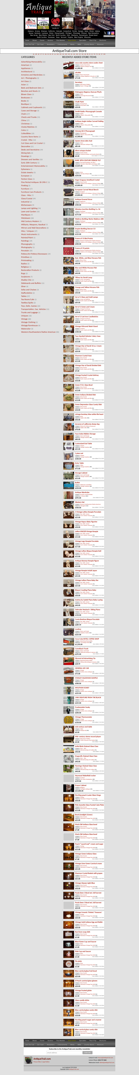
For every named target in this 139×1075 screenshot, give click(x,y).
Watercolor (26, 329)
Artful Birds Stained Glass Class (86, 746)
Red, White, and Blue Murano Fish (88, 258)
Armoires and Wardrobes (32, 75)
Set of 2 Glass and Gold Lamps (86, 297)
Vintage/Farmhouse (29, 326)
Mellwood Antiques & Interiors (88, 652)
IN (48, 54)
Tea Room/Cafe (27, 300)
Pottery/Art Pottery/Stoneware (34, 254)
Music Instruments (29, 234)
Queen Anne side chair (83, 141)
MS (69, 54)
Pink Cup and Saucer (83, 952)
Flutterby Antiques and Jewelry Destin (89, 154)
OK (85, 54)
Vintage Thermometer (83, 717)
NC (71, 54)
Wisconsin (87, 37)
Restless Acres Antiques (86, 672)
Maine (51, 33)
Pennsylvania (83, 35)
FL (43, 54)
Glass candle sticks (82, 1000)
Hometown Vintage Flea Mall (87, 799)
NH (74, 54)
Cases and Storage (29, 111)
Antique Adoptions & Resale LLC (88, 76)
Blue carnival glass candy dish (86, 1010)
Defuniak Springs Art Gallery (87, 750)
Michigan (69, 33)
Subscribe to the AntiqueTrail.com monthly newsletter (69, 1049)
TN (94, 54)
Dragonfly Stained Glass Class (86, 756)
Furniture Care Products (31, 192)
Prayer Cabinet (80, 785)
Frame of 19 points (82, 248)
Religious (25, 267)
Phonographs (26, 244)
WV (104, 54)
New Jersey (34, 35)
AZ (38, 54)
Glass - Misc (26, 195)
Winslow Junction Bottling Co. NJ (87, 209)
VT (101, 54)
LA (55, 54)
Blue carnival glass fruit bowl (86, 971)
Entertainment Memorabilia (33, 166)
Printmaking (26, 261)
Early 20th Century (29, 163)
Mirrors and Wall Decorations (33, 228)
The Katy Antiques (84, 173)
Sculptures (25, 277)
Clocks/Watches (27, 127)
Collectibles (26, 134)
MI (63, 54)
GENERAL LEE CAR (82, 668)
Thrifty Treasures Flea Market (87, 740)
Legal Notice (45, 1062)
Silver (23, 287)
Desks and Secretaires (30, 150)
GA (46, 54)
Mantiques (25, 215)
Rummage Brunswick (85, 95)
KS (50, 54)
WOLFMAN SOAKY (82, 688)
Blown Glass (26, 94)
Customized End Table (83, 444)
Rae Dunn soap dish (82, 932)
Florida (74, 31)
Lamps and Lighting (29, 208)
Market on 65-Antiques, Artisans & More (90, 183)
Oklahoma (74, 35)
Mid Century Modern (30, 221)
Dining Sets (26, 153)
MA (58, 54)
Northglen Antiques (85, 789)
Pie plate (78, 961)
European (25, 176)
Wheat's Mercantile (85, 115)
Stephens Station (84, 632)
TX (97, 54)
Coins (23, 130)
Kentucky (37, 33)
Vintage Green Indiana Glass (85, 854)
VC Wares (82, 496)
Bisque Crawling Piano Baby (85, 590)
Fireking (24, 186)
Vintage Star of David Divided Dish (88, 366)
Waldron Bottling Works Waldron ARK (89, 219)
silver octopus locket (83, 151)
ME (60, 54)
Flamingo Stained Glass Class (86, 766)
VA (99, 54)
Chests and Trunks (29, 117)
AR (36, 54)
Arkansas (44, 31)
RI (89, 54)
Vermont (63, 37)
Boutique (25, 104)
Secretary (78, 82)
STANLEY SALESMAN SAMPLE (86, 678)
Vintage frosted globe (83, 991)
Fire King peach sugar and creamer (88, 1020)
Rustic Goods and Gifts (86, 261)
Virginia (70, 37)
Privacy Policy (37, 1062)
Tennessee (51, 37)
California (51, 31)
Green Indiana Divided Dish (85, 395)
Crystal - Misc (26, 140)
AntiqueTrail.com (42, 1059)
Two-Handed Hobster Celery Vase (87, 336)
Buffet (77, 483)
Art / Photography (29, 78)
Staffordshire (26, 293)
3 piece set (79, 453)
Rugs (23, 274)
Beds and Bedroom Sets (31, 88)
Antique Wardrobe (82, 493)
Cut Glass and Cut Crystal (32, 143)
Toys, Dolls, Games (29, 306)
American (25, 65)
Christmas (25, 124)
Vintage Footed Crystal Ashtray (87, 375)
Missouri (84, 33)
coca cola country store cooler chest (89, 63)
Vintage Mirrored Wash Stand (86, 326)
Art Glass (25, 81)
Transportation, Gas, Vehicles (33, 309)
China (23, 121)
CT (41, 54)
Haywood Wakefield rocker (85, 776)
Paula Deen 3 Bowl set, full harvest (88, 893)
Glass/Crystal (26, 199)
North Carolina (61, 35)
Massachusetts (59, 33)
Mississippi (76, 33)
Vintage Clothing (28, 322)
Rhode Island (93, 35)
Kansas (31, 33)
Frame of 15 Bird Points (84, 239)
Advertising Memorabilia (31, 62)
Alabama (31, 31)
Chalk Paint (79, 102)
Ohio (68, 35)
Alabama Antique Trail (85, 66)
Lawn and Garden (28, 212)
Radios (24, 264)
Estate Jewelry (27, 173)
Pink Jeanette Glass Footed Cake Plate (89, 805)
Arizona (37, 31)
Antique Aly (83, 730)
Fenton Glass (26, 179)
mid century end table (83, 727)
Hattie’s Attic (83, 418)
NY (80, 54)
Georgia (80, 31)
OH (82, 54)
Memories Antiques (85, 144)
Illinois (91, 31)
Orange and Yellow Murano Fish (87, 287)
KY (52, 54)
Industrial (25, 202)
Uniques (24, 316)
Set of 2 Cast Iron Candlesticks (86, 317)
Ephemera (25, 169)
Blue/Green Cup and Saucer (85, 942)
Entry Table (79, 463)
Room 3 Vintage (84, 86)
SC (92, 54)
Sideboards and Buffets (31, 283)
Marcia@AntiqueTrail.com (105, 1058)
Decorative (25, 147)
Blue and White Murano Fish (86, 268)
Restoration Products (30, 270)
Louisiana (45, 33)
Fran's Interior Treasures (86, 515)
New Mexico (43, 35)
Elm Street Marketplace (86, 779)
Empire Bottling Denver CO (85, 229)
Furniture (25, 189)
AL (33, 54)
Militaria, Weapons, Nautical (33, 225)
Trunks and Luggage (29, 313)
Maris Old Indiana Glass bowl (86, 825)
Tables (23, 296)
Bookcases (25, 98)
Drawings (25, 156)
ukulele (78, 73)
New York (51, 35)
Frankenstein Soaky (82, 707)
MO (66, 54)
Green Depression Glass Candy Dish (88, 405)
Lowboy (78, 629)
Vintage (24, 319)
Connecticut (67, 31)
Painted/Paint (27, 238)
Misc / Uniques (27, 231)
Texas (58, 37)
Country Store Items (29, 137)
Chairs (23, 114)
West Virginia (78, 37)
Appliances (25, 68)
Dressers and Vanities (30, 160)
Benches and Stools (29, 91)
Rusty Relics (83, 105)
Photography (26, 247)
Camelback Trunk (81, 649)
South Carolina (42, 37)
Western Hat (79, 502)
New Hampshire (93, 33)
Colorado (59, 31)
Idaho (86, 31)
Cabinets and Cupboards (31, 108)
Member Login (109, 36)
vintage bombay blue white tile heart (89, 414)
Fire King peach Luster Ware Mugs (88, 795)
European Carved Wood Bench (87, 190)
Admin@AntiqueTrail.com (107, 1062)
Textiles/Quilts (27, 303)
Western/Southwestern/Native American (38, 332)
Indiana (97, 31)
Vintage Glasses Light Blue (85, 883)
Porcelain (25, 251)
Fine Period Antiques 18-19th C (34, 182)
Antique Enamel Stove (83, 200)
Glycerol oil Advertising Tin (85, 659)
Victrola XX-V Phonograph (85, 131)
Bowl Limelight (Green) (83, 815)
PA (87, 54)
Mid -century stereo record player (88, 737)
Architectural (26, 72)
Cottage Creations (84, 437)
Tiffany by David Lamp (83, 278)
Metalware (25, 218)
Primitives (25, 257)
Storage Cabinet (81, 473)
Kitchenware (26, 205)
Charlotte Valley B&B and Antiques (89, 164)
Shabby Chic (26, 280)
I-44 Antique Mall (84, 642)
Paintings (25, 241)
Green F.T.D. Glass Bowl (83, 385)
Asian (23, 85)
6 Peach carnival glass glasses (86, 981)
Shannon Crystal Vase (83, 356)
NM (77, 54)
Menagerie (83, 506)
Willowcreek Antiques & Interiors (88, 662)
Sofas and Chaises (28, 290)
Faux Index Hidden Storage (85, 434)
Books (23, 101)
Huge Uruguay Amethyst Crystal (87, 180)
